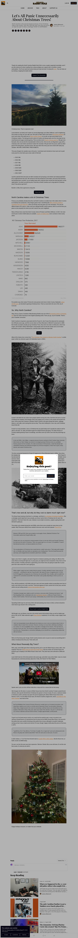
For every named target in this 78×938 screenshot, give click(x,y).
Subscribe (50, 476)
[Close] (56, 455)
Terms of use (45, 479)
